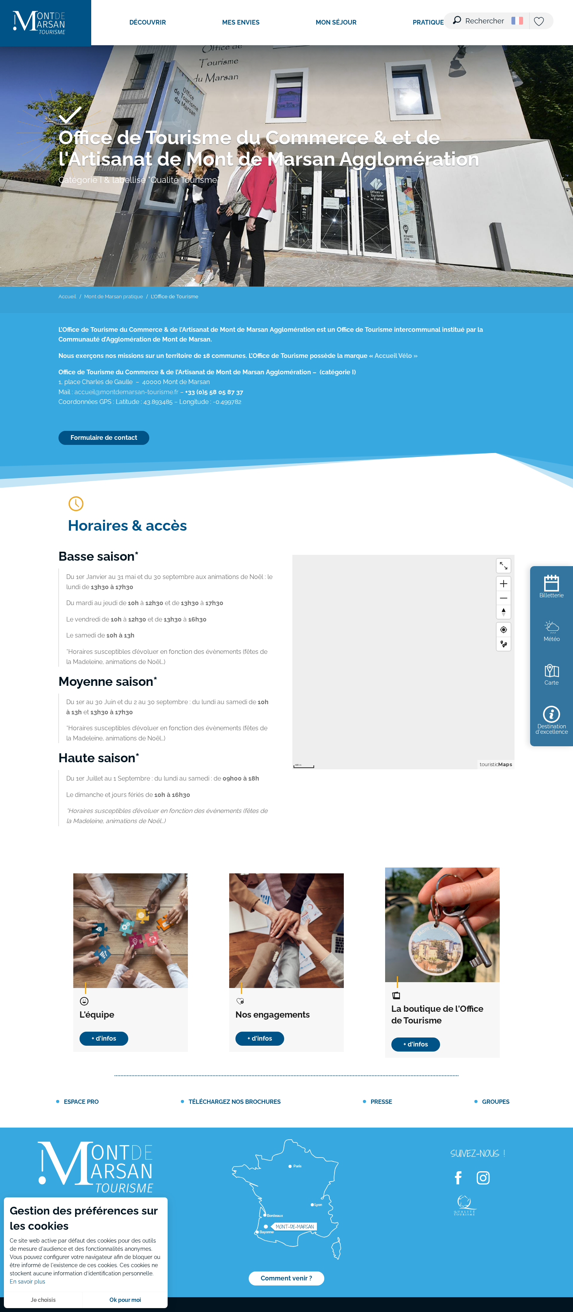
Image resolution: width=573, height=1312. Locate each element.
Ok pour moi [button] (125, 1300)
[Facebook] (463, 1178)
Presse (381, 1101)
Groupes (495, 1101)
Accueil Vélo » (396, 355)
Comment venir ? (286, 1278)
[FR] (517, 21)
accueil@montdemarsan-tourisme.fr (126, 392)
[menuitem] (39, 23)
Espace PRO (81, 1101)
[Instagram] (488, 1178)
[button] (479, 16)
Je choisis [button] (43, 1300)
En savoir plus (27, 1281)
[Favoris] (539, 22)
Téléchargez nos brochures (235, 1101)
